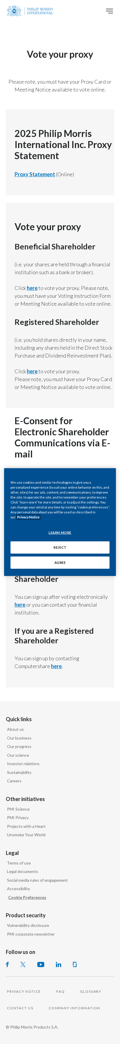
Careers (14, 780)
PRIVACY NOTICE (24, 991)
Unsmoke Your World (26, 834)
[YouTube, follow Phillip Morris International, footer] (40, 964)
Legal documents (22, 871)
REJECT (60, 547)
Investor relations (23, 763)
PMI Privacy (18, 817)
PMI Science (18, 809)
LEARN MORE (60, 532)
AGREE (60, 562)
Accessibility (18, 888)
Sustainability (19, 772)
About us (15, 729)
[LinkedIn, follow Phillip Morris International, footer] (58, 964)
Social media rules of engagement (37, 880)
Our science (18, 755)
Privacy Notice (28, 517)
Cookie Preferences (27, 897)
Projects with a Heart (26, 826)
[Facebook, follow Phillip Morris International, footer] (7, 964)
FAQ (60, 991)
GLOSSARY (90, 991)
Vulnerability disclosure (28, 925)
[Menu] (109, 11)
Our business (19, 737)
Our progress (19, 746)
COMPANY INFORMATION (74, 1008)
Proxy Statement (35, 174)
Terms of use (19, 862)
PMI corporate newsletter (31, 934)
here (32, 288)
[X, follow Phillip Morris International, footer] (23, 964)
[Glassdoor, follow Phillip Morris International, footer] (75, 964)
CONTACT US (20, 1008)
